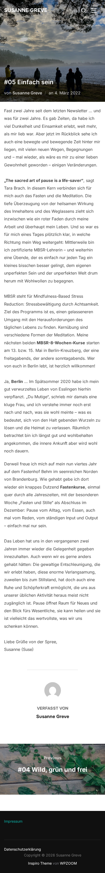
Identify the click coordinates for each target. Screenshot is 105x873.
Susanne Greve (25, 10)
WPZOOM (68, 863)
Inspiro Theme (40, 863)
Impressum (13, 821)
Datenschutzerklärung (22, 849)
